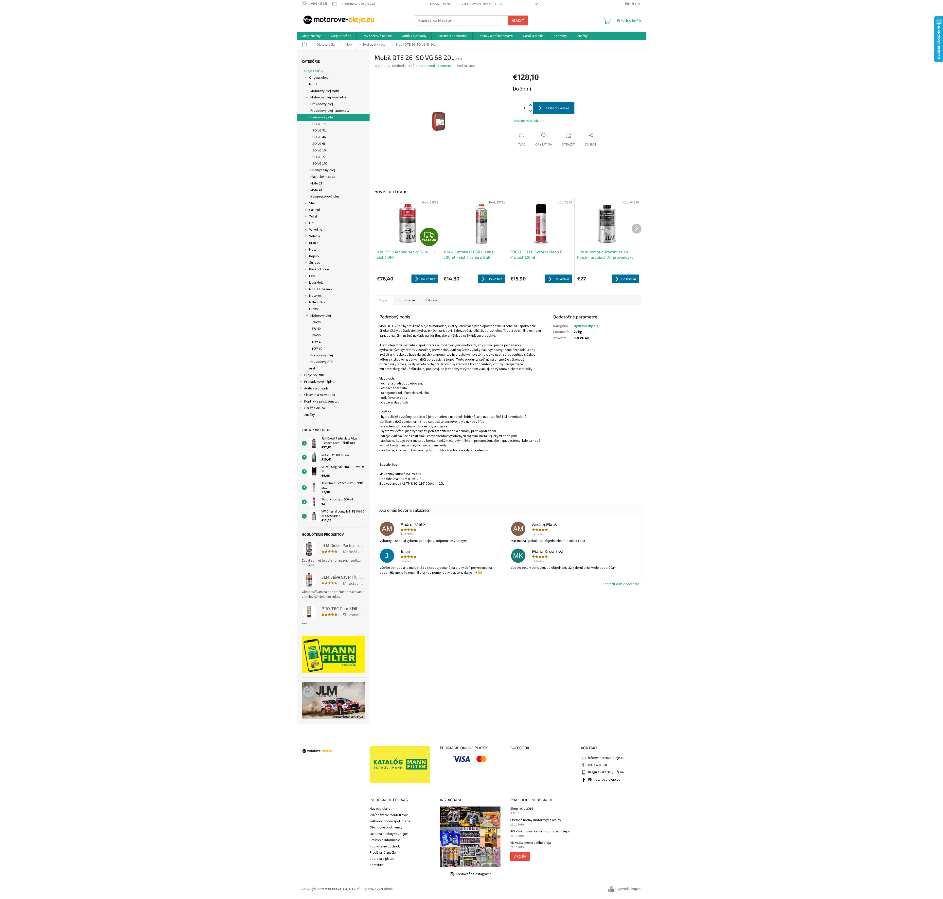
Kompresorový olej (324, 196)
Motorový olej (320, 315)
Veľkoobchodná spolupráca (390, 821)
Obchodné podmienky (386, 827)
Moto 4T (316, 190)
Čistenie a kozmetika (319, 394)
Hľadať (518, 20)
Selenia (314, 236)
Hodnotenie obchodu (385, 846)
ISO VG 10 (319, 150)
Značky (309, 414)
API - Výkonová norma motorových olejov (540, 831)
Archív (520, 856)
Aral (312, 368)
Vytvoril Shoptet (629, 888)
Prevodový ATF (321, 361)
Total (313, 216)
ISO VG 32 (319, 130)
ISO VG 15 (319, 124)
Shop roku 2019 (521, 809)
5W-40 (316, 328)
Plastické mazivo (322, 176)
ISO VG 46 (319, 137)
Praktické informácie (385, 840)
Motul (313, 249)
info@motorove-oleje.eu (606, 757)
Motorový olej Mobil (324, 91)
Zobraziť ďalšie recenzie (621, 584)
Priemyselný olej (322, 170)
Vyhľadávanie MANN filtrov (482, 4)
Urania (313, 242)
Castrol (314, 209)
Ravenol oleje (319, 269)
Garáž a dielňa (314, 408)
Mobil (313, 84)
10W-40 (317, 342)
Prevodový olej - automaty (329, 110)
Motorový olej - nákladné (328, 97)
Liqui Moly (316, 282)
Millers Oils (317, 302)
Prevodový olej (321, 104)
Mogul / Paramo (320, 289)
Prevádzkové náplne (319, 381)
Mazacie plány (441, 4)
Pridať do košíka (557, 108)
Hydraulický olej (322, 117)
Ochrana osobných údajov (389, 833)
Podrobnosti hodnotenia (434, 66)
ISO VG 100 (319, 163)
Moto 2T (316, 183)
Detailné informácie (527, 120)
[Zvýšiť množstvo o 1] (530, 105)
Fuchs (313, 309)
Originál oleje (319, 77)
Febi (312, 276)
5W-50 (316, 335)
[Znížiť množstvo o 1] (530, 111)
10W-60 (317, 348)
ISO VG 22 (319, 157)
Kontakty (376, 865)
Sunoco (314, 262)
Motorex (315, 295)
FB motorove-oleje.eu (604, 779)
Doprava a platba (382, 858)
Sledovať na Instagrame (474, 874)
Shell (312, 203)
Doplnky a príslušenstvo (321, 401)
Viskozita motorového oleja (530, 843)
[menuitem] (311, 36)
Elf (311, 223)
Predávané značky (383, 852)
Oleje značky (313, 71)
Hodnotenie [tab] (406, 300)
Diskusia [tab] (431, 300)
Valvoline (315, 229)
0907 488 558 (597, 765)
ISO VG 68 (319, 143)
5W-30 (316, 322)
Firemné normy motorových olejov (535, 820)
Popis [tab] (383, 300)
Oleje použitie (314, 375)
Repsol (314, 256)
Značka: (466, 65)
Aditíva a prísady (316, 388)
